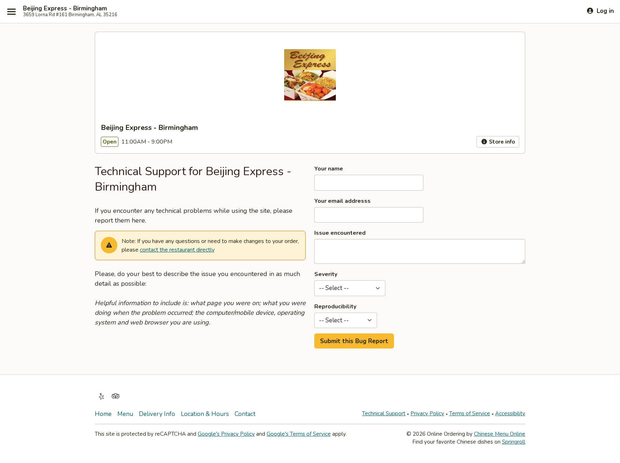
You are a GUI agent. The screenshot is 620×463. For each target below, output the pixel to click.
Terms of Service (469, 413)
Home (103, 414)
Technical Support (383, 413)
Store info (501, 141)
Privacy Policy (427, 413)
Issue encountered (340, 233)
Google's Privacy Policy (226, 434)
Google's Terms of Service (299, 434)
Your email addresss (342, 201)
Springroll (513, 441)
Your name (328, 169)
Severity (325, 274)
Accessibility (510, 413)
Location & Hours (205, 414)
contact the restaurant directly (177, 250)
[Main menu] (11, 11)
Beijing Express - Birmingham (65, 8)
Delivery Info (157, 414)
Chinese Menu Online (499, 434)
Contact (245, 414)
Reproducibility (335, 306)
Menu (125, 414)
